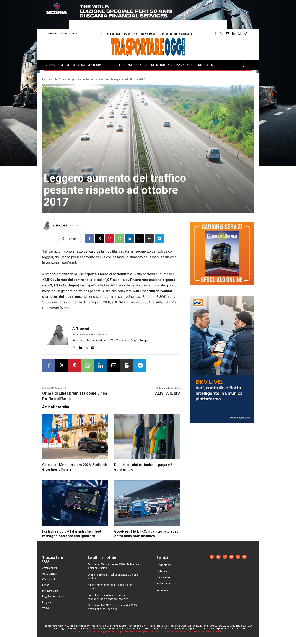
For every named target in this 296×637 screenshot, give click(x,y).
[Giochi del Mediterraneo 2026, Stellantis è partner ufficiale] (75, 436)
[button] (243, 65)
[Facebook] (215, 33)
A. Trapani (60, 225)
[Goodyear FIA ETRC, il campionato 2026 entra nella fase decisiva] (147, 503)
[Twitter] (221, 33)
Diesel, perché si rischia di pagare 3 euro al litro (113, 576)
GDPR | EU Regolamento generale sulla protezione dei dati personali (114, 631)
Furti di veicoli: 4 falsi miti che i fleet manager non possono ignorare (109, 597)
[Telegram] (159, 238)
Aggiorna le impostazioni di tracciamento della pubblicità (189, 631)
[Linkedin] (233, 33)
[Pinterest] (109, 238)
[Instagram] (239, 33)
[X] (99, 238)
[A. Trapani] (47, 225)
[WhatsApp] (119, 238)
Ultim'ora (58, 79)
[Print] (149, 238)
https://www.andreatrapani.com (90, 334)
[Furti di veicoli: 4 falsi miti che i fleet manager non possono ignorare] (75, 503)
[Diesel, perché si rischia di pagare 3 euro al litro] (147, 436)
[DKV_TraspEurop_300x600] (222, 426)
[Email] (139, 238)
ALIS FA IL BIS (167, 393)
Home (46, 79)
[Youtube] (227, 33)
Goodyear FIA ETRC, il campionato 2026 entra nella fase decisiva (112, 607)
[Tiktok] (245, 33)
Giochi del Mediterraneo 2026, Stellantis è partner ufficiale (113, 566)
